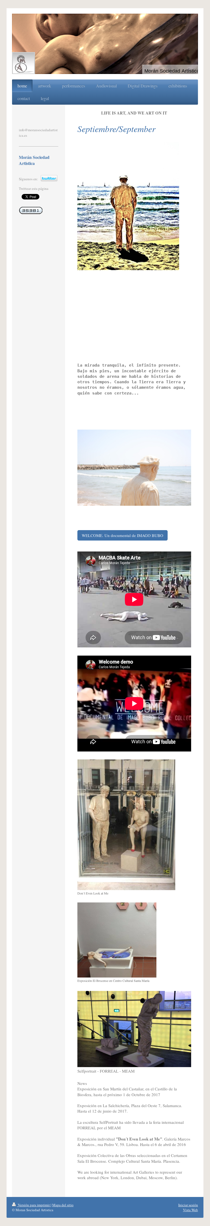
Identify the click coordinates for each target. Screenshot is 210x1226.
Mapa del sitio (63, 1204)
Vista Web (190, 1209)
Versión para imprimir (34, 1204)
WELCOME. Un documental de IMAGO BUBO (122, 535)
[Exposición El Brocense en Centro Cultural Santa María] (116, 940)
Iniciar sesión (188, 1204)
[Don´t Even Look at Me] (126, 824)
